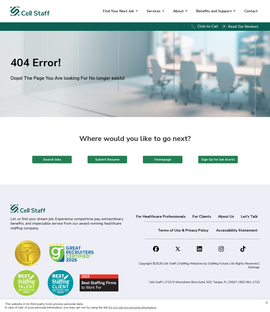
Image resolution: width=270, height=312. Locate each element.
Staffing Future (218, 264)
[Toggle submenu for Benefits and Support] (234, 11)
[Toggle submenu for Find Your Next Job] (136, 11)
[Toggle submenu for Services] (163, 11)
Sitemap (254, 267)
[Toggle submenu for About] (186, 11)
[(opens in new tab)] (72, 252)
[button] (156, 249)
